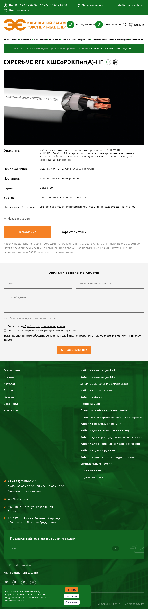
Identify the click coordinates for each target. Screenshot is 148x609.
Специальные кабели (96, 463)
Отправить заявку (74, 349)
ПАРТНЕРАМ (99, 39)
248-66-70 (22, 481)
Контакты (11, 410)
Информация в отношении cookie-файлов (121, 603)
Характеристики (74, 232)
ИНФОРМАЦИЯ (119, 39)
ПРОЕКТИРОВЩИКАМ (76, 39)
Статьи (9, 377)
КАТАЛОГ (26, 39)
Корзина (139, 24)
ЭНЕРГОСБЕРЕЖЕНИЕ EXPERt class (104, 383)
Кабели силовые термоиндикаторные (108, 457)
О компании (13, 370)
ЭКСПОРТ (54, 39)
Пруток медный (92, 477)
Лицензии (11, 390)
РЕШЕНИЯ (40, 39)
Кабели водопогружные (98, 450)
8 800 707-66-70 (112, 24)
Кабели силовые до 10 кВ (99, 377)
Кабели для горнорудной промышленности (112, 437)
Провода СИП (90, 403)
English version (21, 565)
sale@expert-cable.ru (22, 499)
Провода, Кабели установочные (103, 410)
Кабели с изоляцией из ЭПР (100, 423)
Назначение (27, 232)
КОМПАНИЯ (11, 39)
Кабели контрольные (96, 390)
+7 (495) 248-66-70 (85, 24)
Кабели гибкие (91, 397)
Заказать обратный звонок (27, 491)
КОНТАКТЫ (137, 39)
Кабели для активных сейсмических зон (110, 443)
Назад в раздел (19, 218)
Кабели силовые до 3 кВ (98, 370)
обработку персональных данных (44, 326)
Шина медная (90, 470)
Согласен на (36, 326)
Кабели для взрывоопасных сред (104, 430)
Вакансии (11, 403)
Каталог (9, 383)
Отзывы (9, 397)
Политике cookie (14, 600)
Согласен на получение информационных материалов (42, 330)
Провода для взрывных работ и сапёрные (111, 417)
